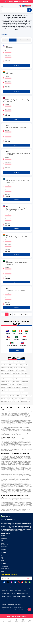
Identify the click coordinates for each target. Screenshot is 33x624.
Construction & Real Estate (7, 607)
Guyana (11, 599)
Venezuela (26, 599)
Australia (3, 599)
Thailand (13, 593)
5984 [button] (26, 314)
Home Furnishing (13, 609)
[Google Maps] (26, 582)
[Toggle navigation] (2, 5)
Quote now (16, 65)
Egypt (7, 590)
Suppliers (20, 40)
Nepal (7, 588)
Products (6, 40)
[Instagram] (11, 582)
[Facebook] (4, 582)
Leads (6, 34)
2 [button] (10, 314)
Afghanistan (9, 596)
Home (2, 34)
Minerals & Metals (22, 609)
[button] (30, 314)
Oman (28, 593)
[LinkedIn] (15, 582)
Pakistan (3, 596)
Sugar (7, 46)
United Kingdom (18, 590)
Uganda (3, 590)
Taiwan (8, 593)
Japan (3, 588)
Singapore (4, 593)
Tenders (27, 40)
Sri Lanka (11, 588)
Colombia (16, 599)
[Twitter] (8, 582)
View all (16, 350)
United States (17, 588)
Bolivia (20, 599)
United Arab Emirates (21, 593)
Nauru (29, 596)
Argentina (24, 590)
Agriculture (4, 604)
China (23, 588)
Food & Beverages (5, 609)
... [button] (21, 314)
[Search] (29, 10)
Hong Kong (28, 588)
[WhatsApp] (30, 582)
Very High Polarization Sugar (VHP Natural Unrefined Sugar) (16, 100)
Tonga (18, 596)
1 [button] (6, 314)
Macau (14, 596)
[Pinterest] (19, 582)
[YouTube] (22, 582)
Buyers (12, 40)
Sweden (11, 590)
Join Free (25, 1)
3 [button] (14, 314)
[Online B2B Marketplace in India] (25, 5)
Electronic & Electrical (18, 607)
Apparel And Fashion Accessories (14, 604)
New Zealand (23, 596)
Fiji (7, 599)
